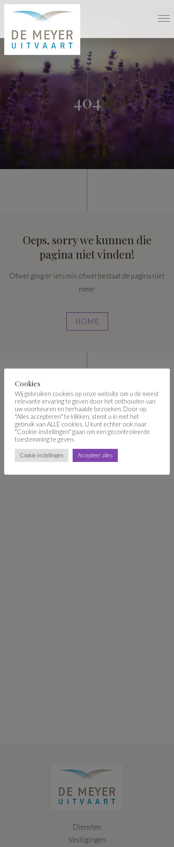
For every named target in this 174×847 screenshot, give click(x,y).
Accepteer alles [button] (95, 455)
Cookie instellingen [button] (41, 455)
